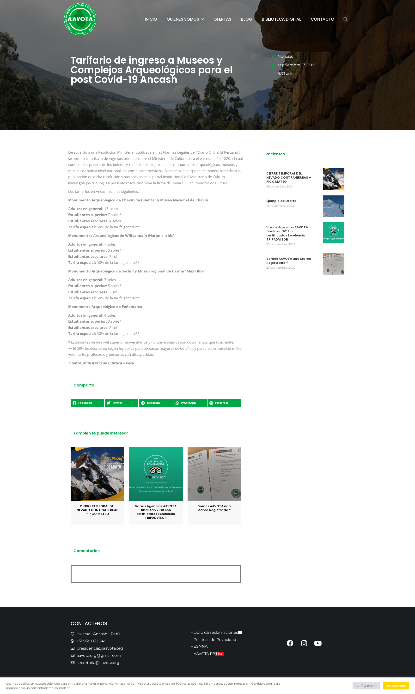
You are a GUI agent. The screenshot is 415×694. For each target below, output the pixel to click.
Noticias (285, 56)
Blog (246, 19)
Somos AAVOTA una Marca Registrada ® (214, 508)
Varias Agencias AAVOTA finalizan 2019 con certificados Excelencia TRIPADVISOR (156, 512)
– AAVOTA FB (207, 654)
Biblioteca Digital (281, 19)
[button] (346, 19)
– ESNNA (199, 646)
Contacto (322, 19)
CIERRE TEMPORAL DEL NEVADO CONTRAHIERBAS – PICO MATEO (97, 510)
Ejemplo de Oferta (281, 201)
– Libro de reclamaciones (214, 632)
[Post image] (97, 474)
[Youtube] (318, 643)
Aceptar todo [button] (396, 686)
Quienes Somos (183, 19)
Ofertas (222, 19)
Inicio (151, 19)
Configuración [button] (366, 686)
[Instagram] (304, 643)
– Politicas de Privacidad (213, 639)
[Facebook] (290, 643)
